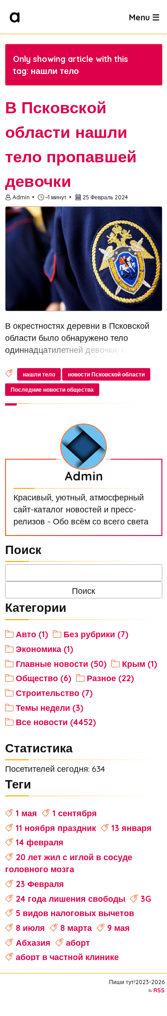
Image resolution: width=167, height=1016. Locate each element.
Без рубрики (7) (96, 634)
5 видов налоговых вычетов (75, 913)
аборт (78, 942)
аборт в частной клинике (67, 957)
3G (146, 898)
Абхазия (33, 942)
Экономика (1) (44, 649)
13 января (131, 828)
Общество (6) (43, 678)
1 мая (26, 813)
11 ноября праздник (56, 828)
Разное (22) (110, 678)
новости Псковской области (106, 374)
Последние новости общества (52, 389)
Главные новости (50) (61, 664)
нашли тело (39, 374)
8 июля (30, 928)
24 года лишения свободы (70, 898)
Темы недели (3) (50, 707)
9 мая (118, 928)
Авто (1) (32, 634)
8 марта (76, 928)
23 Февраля (40, 884)
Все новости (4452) (56, 722)
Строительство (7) (54, 693)
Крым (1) (139, 664)
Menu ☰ (144, 17)
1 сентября (74, 813)
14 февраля (40, 842)
